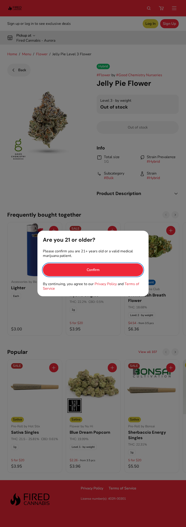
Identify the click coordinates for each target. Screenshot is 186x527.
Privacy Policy (106, 283)
